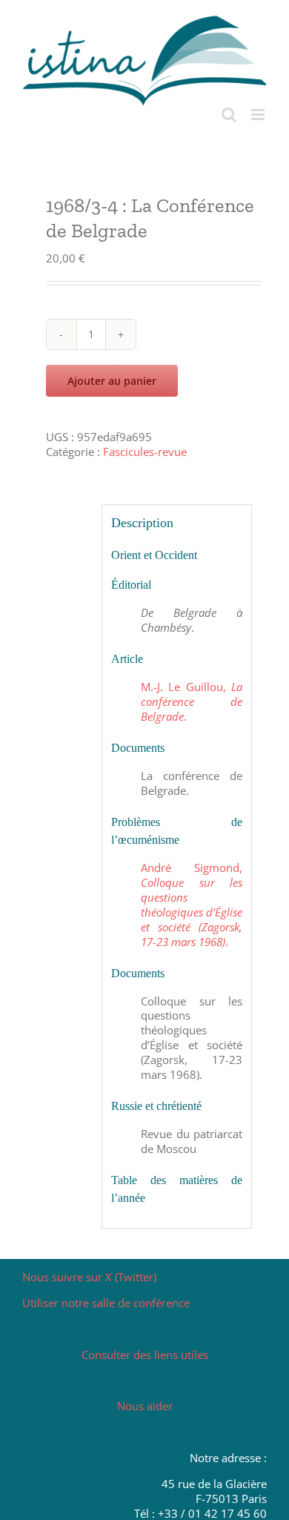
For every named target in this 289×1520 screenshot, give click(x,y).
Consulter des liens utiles (145, 1354)
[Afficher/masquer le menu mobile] (259, 114)
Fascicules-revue (145, 451)
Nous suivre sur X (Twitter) (89, 1276)
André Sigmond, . (192, 904)
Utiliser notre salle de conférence (106, 1302)
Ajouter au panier (111, 381)
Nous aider (145, 1405)
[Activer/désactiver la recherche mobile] (229, 114)
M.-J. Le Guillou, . (192, 701)
